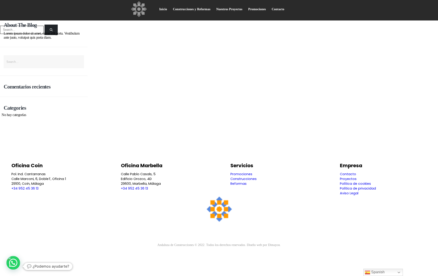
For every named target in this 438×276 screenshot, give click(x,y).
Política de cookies (355, 183)
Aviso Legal (349, 193)
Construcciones (243, 179)
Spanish (377, 272)
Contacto (278, 9)
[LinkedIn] (226, 232)
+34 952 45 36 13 (25, 188)
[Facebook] (211, 232)
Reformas (238, 183)
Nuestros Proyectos (229, 9)
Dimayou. (274, 245)
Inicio (163, 9)
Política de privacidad (358, 188)
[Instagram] (219, 232)
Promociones (257, 9)
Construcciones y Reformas (191, 9)
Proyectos (348, 179)
